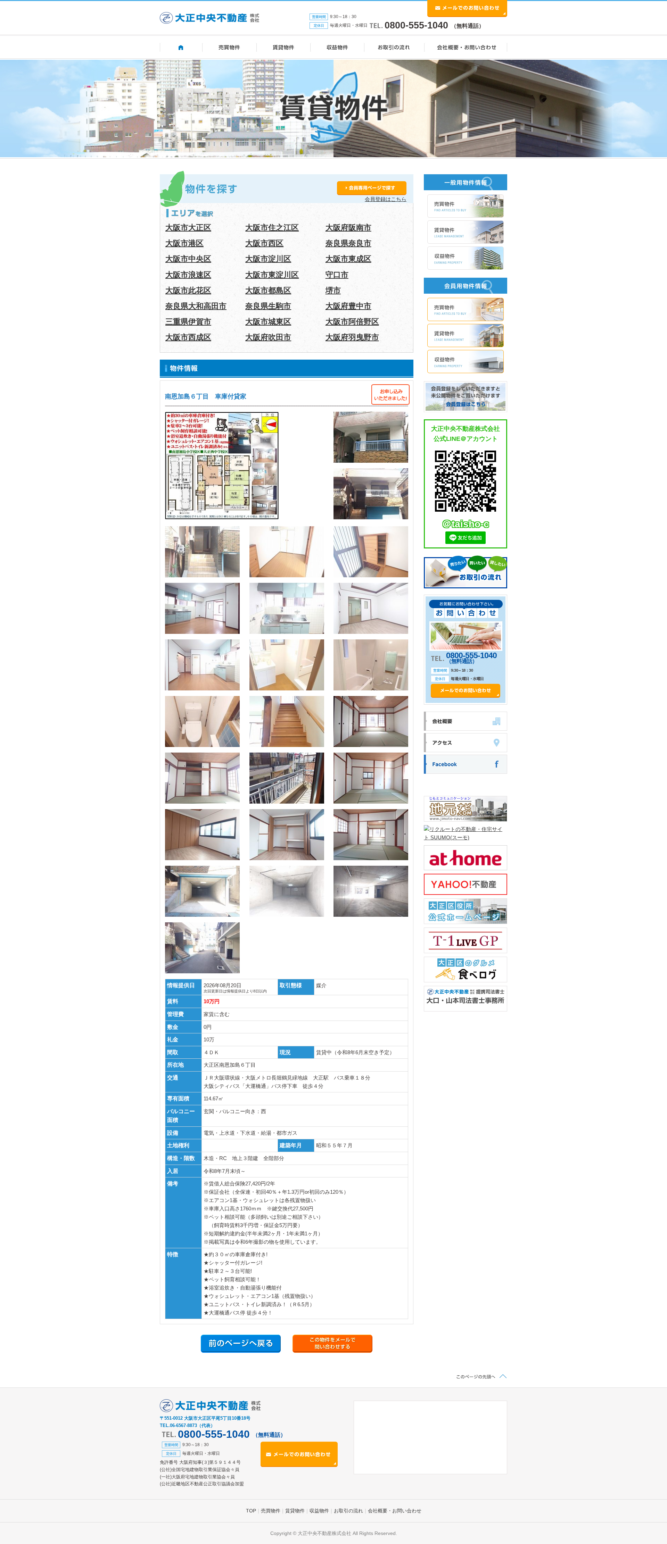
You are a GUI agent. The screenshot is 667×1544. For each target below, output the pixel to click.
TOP (251, 1510)
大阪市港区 (184, 243)
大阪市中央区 (188, 258)
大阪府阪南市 (348, 227)
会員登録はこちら (385, 199)
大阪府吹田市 (268, 337)
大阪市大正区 (188, 227)
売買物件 (270, 1510)
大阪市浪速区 (188, 274)
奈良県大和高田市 (196, 306)
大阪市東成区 (348, 258)
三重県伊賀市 (188, 321)
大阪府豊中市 (348, 306)
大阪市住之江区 (272, 227)
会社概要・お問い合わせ (394, 1510)
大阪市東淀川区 (272, 274)
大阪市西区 (264, 243)
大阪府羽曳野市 (352, 337)
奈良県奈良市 (348, 243)
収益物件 (319, 1510)
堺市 (333, 290)
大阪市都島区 (268, 290)
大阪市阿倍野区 (352, 321)
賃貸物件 (295, 1510)
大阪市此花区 (188, 290)
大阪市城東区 (268, 321)
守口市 (337, 274)
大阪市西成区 (188, 337)
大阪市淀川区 (268, 258)
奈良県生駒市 (268, 306)
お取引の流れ (348, 1510)
